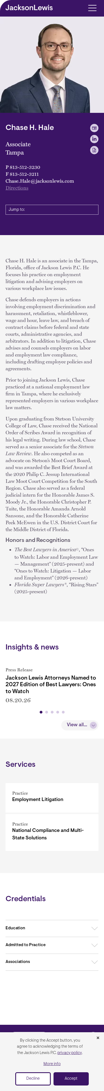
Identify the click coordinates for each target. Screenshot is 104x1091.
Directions (17, 187)
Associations (18, 962)
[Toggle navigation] (92, 7)
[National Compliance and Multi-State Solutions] (52, 832)
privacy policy (69, 1053)
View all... (77, 725)
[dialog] (52, 1061)
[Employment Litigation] (52, 798)
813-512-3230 (25, 167)
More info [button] (52, 1064)
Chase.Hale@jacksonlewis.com (40, 180)
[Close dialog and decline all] (98, 1038)
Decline (33, 1079)
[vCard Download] (94, 128)
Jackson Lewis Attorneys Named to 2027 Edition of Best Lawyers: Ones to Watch (51, 684)
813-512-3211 (24, 173)
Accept (71, 1079)
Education (15, 928)
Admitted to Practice (25, 945)
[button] (41, 712)
